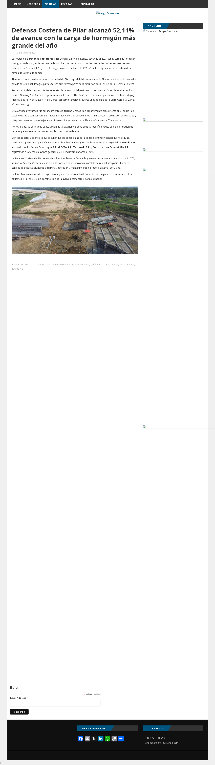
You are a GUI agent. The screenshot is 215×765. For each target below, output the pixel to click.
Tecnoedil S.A (127, 264)
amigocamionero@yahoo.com (161, 742)
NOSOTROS (33, 4)
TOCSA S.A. (18, 269)
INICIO (18, 4)
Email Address (19, 698)
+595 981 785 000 (155, 737)
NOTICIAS (50, 4)
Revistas (66, 4)
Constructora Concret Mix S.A (52, 264)
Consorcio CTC (26, 264)
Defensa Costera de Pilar (104, 264)
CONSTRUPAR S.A (79, 264)
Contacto (87, 4)
